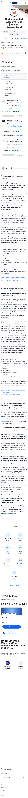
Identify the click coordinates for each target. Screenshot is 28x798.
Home (2, 787)
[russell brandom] (12, 633)
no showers (18, 421)
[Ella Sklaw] (6, 633)
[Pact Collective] (3, 633)
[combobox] (13, 777)
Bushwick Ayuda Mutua (21, 38)
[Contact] (5, 38)
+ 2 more (17, 34)
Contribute (11, 626)
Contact (3, 795)
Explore (3, 790)
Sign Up (15, 3)
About (2, 793)
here (24, 449)
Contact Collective (14, 585)
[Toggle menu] (25, 3)
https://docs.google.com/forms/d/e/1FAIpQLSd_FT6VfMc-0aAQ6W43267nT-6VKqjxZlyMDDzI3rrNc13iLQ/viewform (13, 279)
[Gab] (9, 633)
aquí (15, 513)
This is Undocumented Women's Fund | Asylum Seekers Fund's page (14, 53)
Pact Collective (11, 42)
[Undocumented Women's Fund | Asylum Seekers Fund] (3, 53)
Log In (21, 3)
